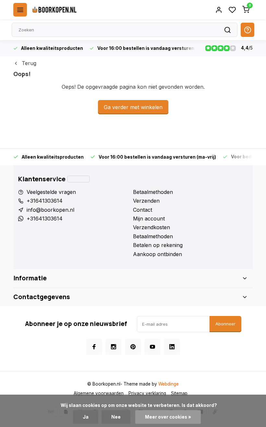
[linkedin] (172, 347)
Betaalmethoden (153, 192)
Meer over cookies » (168, 417)
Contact (142, 210)
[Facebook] (94, 347)
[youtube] (152, 347)
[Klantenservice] (78, 179)
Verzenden (146, 200)
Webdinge (168, 384)
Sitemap (179, 393)
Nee (116, 417)
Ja (86, 417)
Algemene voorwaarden (99, 393)
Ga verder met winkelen (133, 107)
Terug (29, 63)
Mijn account (149, 218)
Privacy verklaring (147, 393)
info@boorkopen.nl (50, 210)
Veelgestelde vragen (51, 192)
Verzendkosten (151, 227)
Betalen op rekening (158, 245)
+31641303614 (45, 200)
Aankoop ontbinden (157, 254)
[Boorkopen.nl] (54, 9)
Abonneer (225, 323)
